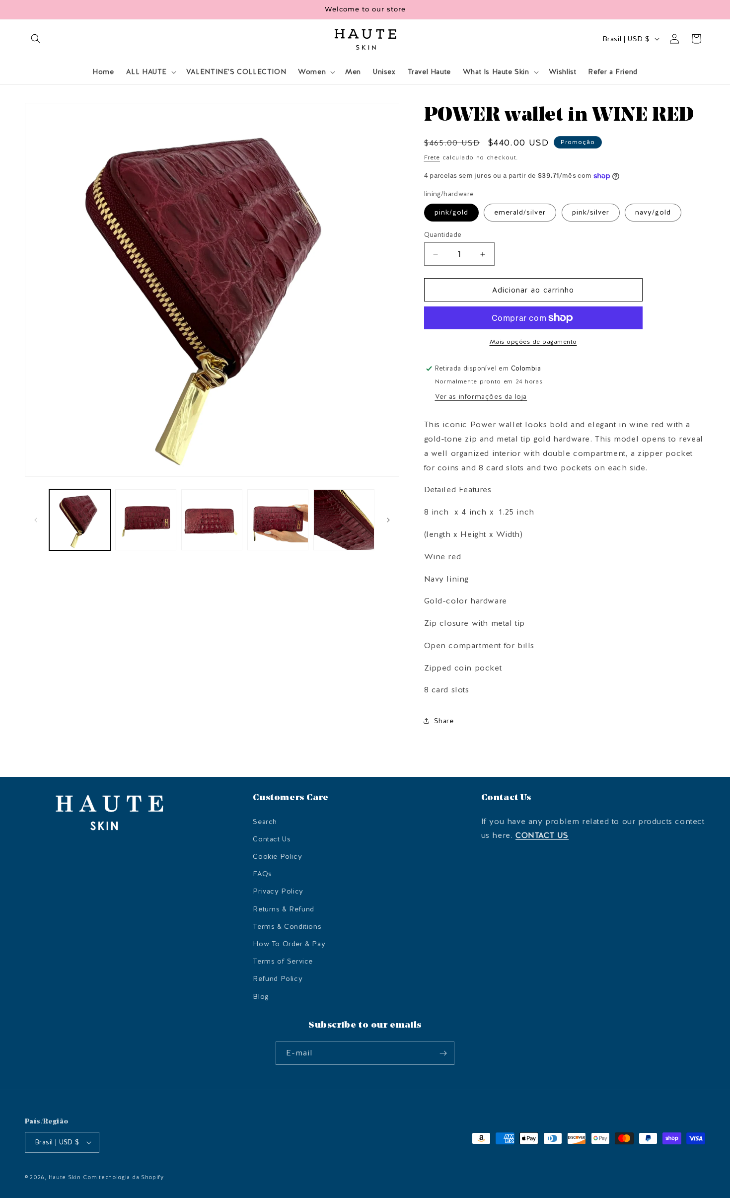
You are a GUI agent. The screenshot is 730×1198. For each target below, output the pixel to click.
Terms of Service (283, 961)
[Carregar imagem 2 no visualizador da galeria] (145, 519)
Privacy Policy (278, 891)
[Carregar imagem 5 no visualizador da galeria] (277, 519)
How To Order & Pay (289, 944)
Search (265, 821)
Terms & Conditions (287, 926)
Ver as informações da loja (481, 396)
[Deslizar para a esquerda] (36, 520)
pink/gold (451, 212)
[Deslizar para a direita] (388, 520)
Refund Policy (277, 978)
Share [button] (444, 721)
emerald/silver (520, 212)
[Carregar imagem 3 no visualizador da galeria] (211, 519)
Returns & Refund (283, 909)
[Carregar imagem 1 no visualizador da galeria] (79, 519)
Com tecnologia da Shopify (123, 1177)
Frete (432, 157)
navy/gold (653, 212)
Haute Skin (65, 1177)
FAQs (262, 874)
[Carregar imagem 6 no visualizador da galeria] (343, 519)
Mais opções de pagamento (533, 342)
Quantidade (443, 234)
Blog (261, 996)
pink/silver (590, 212)
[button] (36, 39)
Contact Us (272, 839)
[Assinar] (443, 1053)
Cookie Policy (277, 856)
